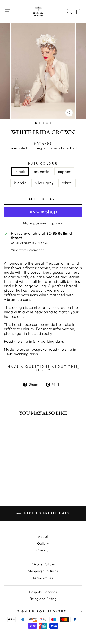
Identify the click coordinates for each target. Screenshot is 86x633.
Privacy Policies (43, 564)
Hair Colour (43, 163)
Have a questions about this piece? (43, 368)
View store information (27, 250)
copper (64, 171)
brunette (41, 171)
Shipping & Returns (43, 571)
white (67, 182)
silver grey (44, 182)
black (20, 171)
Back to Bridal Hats (46, 513)
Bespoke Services (43, 592)
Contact (43, 550)
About (43, 536)
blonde (20, 182)
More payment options (43, 223)
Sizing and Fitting (43, 599)
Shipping (35, 148)
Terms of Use (43, 578)
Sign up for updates (42, 611)
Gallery (43, 543)
